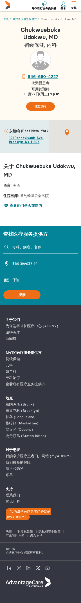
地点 (9, 398)
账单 (9, 475)
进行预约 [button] (40, 106)
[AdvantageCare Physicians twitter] (38, 568)
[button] (67, 132)
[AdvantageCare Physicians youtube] (47, 568)
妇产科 (11, 371)
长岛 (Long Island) (21, 417)
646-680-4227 (43, 76)
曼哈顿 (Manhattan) (22, 423)
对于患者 (13, 449)
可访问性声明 (15, 536)
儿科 (9, 365)
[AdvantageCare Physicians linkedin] (29, 568)
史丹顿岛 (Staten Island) (26, 435)
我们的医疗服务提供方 (24, 352)
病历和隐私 (15, 468)
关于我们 (13, 319)
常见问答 (13, 501)
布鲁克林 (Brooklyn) (22, 410)
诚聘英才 (13, 332)
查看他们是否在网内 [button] (26, 205)
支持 (9, 488)
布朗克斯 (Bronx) (20, 404)
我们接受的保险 (18, 462)
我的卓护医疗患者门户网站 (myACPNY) (38, 456)
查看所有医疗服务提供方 (25, 384)
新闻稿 (11, 338)
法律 (9, 531)
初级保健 (13, 358)
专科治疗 (13, 377)
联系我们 (13, 495)
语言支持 (36, 536)
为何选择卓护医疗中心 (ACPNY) (32, 326)
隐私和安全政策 (49, 531)
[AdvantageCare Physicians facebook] (10, 568)
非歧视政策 (25, 531)
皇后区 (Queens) (19, 429)
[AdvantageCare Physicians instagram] (19, 568)
